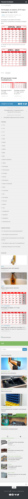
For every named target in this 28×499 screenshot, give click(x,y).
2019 (2, 5)
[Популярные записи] (20, 436)
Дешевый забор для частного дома (11, 246)
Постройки (5, 197)
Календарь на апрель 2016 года (10, 307)
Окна (3, 187)
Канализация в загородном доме (9, 429)
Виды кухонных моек (6, 391)
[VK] (23, 104)
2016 (3, 128)
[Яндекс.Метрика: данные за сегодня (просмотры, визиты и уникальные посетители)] (6, 337)
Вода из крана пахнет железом (10, 288)
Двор (3, 152)
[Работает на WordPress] (10, 491)
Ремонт (4, 204)
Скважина (5, 214)
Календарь (7, 5)
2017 (3, 132)
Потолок (4, 201)
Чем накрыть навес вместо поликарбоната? (13, 243)
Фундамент (5, 218)
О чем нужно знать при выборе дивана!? (12, 231)
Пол (3, 194)
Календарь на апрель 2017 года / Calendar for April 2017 (19, 92)
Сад (3, 207)
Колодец (4, 173)
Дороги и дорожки (6, 159)
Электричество (6, 221)
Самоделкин (5, 211)
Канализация (5, 170)
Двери (4, 149)
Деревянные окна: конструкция (10, 268)
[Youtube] (19, 104)
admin (3, 15)
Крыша (4, 176)
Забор (4, 163)
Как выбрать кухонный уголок (10, 234)
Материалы (5, 180)
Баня (3, 138)
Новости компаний (7, 183)
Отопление (5, 190)
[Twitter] (26, 104)
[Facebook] (21, 104)
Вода (3, 145)
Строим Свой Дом (7, 2)
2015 (3, 125)
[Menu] (26, 2)
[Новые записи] (7, 436)
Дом (3, 156)
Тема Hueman (21, 491)
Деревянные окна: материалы (8, 373)
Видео (4, 142)
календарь (8, 72)
